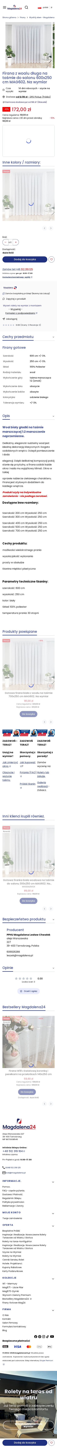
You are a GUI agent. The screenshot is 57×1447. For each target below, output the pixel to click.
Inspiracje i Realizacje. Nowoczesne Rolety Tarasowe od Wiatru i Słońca (24, 1236)
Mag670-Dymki (10, 1291)
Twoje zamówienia (12, 1218)
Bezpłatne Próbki (11, 1230)
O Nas (5, 1315)
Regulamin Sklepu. (12, 1198)
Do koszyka (28, 714)
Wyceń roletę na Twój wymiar (28, 1425)
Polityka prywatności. (13, 1202)
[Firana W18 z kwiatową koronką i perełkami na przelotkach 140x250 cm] (28, 1042)
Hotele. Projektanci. (12, 1263)
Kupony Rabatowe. (12, 1267)
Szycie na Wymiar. (12, 1252)
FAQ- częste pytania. (13, 1190)
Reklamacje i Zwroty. (13, 1205)
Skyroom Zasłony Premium (16, 1295)
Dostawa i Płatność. (12, 1194)
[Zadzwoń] (46, 733)
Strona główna (9, 17)
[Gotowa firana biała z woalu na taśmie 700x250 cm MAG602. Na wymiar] (28, 195)
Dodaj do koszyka (25, 259)
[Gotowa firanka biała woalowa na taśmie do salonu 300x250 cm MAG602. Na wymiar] (28, 851)
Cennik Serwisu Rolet (13, 1259)
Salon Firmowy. (10, 1322)
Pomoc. (6, 1186)
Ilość (4, 237)
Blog (4, 1330)
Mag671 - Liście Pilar (12, 1287)
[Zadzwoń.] (11, 733)
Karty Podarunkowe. (12, 1271)
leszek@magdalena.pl (20, 955)
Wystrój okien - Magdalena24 (43, 17)
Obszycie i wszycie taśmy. (8, 776)
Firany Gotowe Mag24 (14, 1302)
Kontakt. (6, 1318)
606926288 (13, 952)
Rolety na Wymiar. (12, 1255)
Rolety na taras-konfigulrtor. (17, 1241)
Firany (23, 17)
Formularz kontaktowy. (14, 1326)
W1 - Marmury (9, 1283)
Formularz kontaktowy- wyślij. (16, 277)
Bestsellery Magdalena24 (15, 1298)
